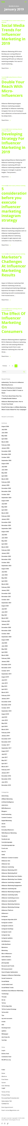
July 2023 (4, 534)
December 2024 (6, 488)
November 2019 (6, 667)
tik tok (3, 1000)
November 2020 (6, 630)
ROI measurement (7, 969)
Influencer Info (6, 861)
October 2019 (6, 671)
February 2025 (6, 482)
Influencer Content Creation (14, 20)
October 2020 (6, 633)
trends (3, 1021)
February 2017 (6, 769)
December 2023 (6, 522)
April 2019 (4, 689)
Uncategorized (6, 1028)
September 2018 (6, 711)
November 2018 (6, 705)
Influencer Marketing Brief (9, 873)
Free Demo (5, 1079)
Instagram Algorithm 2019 (9, 919)
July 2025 (4, 466)
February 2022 (6, 587)
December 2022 (6, 556)
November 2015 (6, 785)
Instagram (5, 916)
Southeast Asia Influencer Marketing (12, 990)
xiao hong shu (6, 1037)
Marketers (5, 947)
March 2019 (5, 692)
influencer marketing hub (9, 888)
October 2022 (6, 562)
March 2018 (5, 729)
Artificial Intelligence (8, 802)
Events (4, 827)
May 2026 (4, 435)
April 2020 (4, 652)
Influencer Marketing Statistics (11, 904)
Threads (4, 997)
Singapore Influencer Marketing (11, 975)
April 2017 (4, 763)
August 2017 (5, 751)
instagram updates (7, 938)
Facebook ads (6, 839)
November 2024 (6, 491)
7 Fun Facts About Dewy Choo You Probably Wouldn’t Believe (11, 397)
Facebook (4, 836)
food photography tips (8, 845)
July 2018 (4, 717)
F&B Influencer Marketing (9, 833)
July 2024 (4, 504)
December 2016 (6, 776)
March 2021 (5, 618)
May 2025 (4, 473)
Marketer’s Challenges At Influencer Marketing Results (14, 265)
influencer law (6, 864)
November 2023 (6, 525)
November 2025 (6, 454)
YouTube (4, 1040)
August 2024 (5, 500)
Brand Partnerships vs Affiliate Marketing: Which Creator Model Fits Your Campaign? (14, 408)
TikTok (4, 1003)
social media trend (7, 984)
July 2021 (4, 609)
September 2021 (6, 602)
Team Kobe (4, 20)
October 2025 (6, 457)
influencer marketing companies (11, 882)
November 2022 (6, 559)
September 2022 (6, 565)
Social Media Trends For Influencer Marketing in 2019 (13, 34)
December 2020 (6, 627)
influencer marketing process (10, 898)
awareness (5, 805)
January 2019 (5, 698)
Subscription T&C (7, 1101)
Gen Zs (4, 851)
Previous (5, 365)
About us (4, 1076)
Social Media (5, 981)
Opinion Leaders (6, 959)
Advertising (5, 796)
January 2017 (5, 773)
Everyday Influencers (12, 77)
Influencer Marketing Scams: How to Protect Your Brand (12, 403)
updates (4, 1031)
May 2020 (4, 649)
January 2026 (5, 448)
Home (3, 1073)
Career (4, 1082)
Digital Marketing (7, 820)
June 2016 (5, 782)
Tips (3, 1015)
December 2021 (6, 593)
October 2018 (6, 708)
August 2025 (5, 463)
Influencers (5, 913)
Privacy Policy (6, 1095)
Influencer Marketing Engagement (12, 885)
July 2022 (4, 572)
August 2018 (5, 714)
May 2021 (4, 615)
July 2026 (4, 429)
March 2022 (5, 584)
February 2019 (6, 695)
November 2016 (6, 779)
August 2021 (5, 606)
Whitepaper (5, 1034)
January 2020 (5, 661)
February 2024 (6, 516)
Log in (3, 1050)
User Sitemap (6, 1085)
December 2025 (6, 451)
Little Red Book (6, 944)
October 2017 (6, 745)
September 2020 (6, 636)
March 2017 (5, 766)
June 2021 (5, 612)
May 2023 (4, 541)
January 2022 (5, 590)
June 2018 (5, 720)
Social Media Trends (8, 987)
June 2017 (5, 757)
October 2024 (6, 494)
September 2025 (6, 460)
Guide (3, 854)
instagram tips (6, 935)
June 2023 (5, 538)
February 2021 (6, 621)
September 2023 (6, 528)
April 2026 (4, 439)
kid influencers (6, 941)
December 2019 (6, 664)
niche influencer (6, 956)
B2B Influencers (6, 808)
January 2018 (5, 735)
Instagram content (7, 922)
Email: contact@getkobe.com (10, 1110)
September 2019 (6, 674)
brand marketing (11, 254)
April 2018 (4, 726)
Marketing (5, 950)
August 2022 (5, 568)
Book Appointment (7, 1107)
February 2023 (6, 550)
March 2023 (5, 547)
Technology (5, 993)
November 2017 (6, 742)
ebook (3, 823)
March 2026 (5, 442)
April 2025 (4, 476)
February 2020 (6, 658)
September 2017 (6, 748)
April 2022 (4, 581)
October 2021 (6, 599)
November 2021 (6, 596)
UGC (3, 1024)
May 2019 (4, 686)
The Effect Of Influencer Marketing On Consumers (13, 322)
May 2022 (4, 578)
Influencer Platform (7, 910)
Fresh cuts (5, 848)
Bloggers (4, 811)
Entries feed (5, 1053)
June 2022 (5, 575)
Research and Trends (8, 966)
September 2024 (6, 497)
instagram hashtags (7, 929)
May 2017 (4, 760)
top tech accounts (7, 1018)
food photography (7, 842)
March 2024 (5, 513)
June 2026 (5, 432)
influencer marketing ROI (9, 901)
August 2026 (5, 426)
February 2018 (6, 732)
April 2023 (4, 544)
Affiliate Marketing (7, 799)
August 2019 (5, 677)
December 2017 (6, 739)
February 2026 (6, 445)
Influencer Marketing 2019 (9, 870)
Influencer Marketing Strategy (10, 907)
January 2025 (5, 485)
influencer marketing (12, 129)
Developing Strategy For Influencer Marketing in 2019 (13, 142)
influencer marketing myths (10, 895)
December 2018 (6, 701)
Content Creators (12, 185)
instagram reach (6, 932)
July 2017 (4, 754)
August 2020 (5, 640)
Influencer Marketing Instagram (11, 891)
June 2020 (5, 646)
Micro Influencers (7, 953)
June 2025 (5, 470)
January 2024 (5, 519)
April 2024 (4, 510)
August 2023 (5, 531)
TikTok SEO (5, 1012)
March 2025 (5, 479)
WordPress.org (6, 1060)
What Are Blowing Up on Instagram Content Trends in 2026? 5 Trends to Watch (12, 390)
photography (5, 963)
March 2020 (5, 655)
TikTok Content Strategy (9, 1009)
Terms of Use (6, 1092)
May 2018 (4, 723)
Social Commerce (7, 978)
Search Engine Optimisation (10, 972)
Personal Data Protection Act (10, 1098)
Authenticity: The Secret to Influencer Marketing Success (13, 384)
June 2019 (5, 683)
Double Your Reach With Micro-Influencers (13, 88)
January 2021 (5, 624)
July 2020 (4, 643)
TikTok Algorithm (7, 1006)
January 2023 (5, 553)
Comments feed (6, 1056)
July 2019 (4, 680)
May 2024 (4, 507)
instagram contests (7, 925)
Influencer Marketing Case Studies (12, 876)
